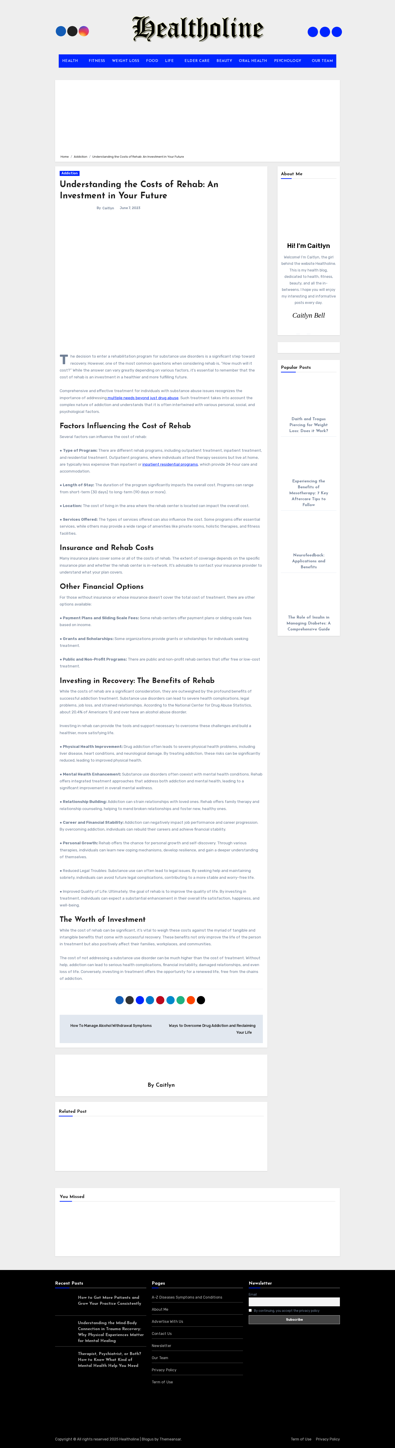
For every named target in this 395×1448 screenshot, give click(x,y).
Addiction (69, 173)
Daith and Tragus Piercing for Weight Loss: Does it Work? (308, 425)
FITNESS (97, 61)
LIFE (170, 61)
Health (72, 1230)
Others (143, 1230)
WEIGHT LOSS (125, 61)
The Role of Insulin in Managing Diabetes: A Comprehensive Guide (308, 624)
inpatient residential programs (170, 464)
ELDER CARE (197, 61)
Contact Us (162, 1333)
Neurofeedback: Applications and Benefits (308, 561)
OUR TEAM (322, 61)
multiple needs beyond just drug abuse (143, 398)
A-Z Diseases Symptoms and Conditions (187, 1297)
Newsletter (161, 1346)
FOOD (152, 61)
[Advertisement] (198, 117)
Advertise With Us (167, 1321)
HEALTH (71, 61)
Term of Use (162, 1382)
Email (253, 1295)
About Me (160, 1309)
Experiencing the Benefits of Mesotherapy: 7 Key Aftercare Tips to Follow (308, 493)
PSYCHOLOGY (288, 61)
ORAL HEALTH (253, 61)
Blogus (148, 1439)
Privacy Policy (164, 1370)
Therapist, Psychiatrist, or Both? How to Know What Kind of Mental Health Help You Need (109, 1360)
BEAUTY (224, 61)
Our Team (160, 1358)
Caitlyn (108, 208)
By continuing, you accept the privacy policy (286, 1311)
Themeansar (170, 1439)
